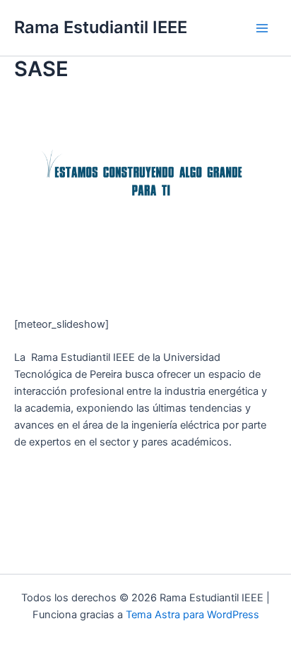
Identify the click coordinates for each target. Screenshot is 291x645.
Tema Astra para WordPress (192, 614)
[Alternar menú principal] (262, 28)
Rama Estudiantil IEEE (100, 27)
